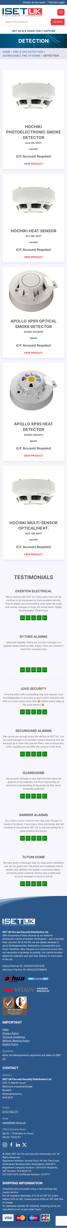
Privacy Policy (10, 1033)
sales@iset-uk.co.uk (14, 1122)
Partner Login (57, 2)
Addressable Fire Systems (21, 55)
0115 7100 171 (10, 1111)
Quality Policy (10, 1044)
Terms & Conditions (13, 1036)
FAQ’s (5, 1029)
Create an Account (34, 2)
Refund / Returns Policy (16, 1040)
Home (6, 51)
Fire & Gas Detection (28, 51)
